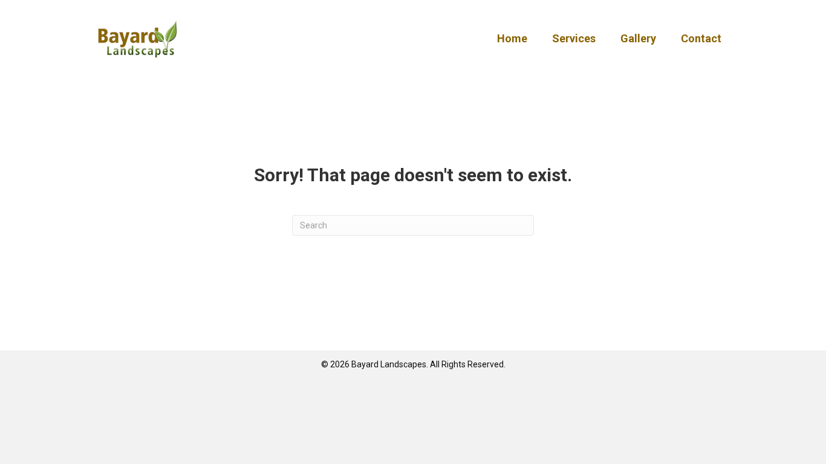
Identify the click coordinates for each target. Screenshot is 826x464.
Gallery (638, 38)
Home (512, 38)
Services (574, 38)
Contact (701, 38)
